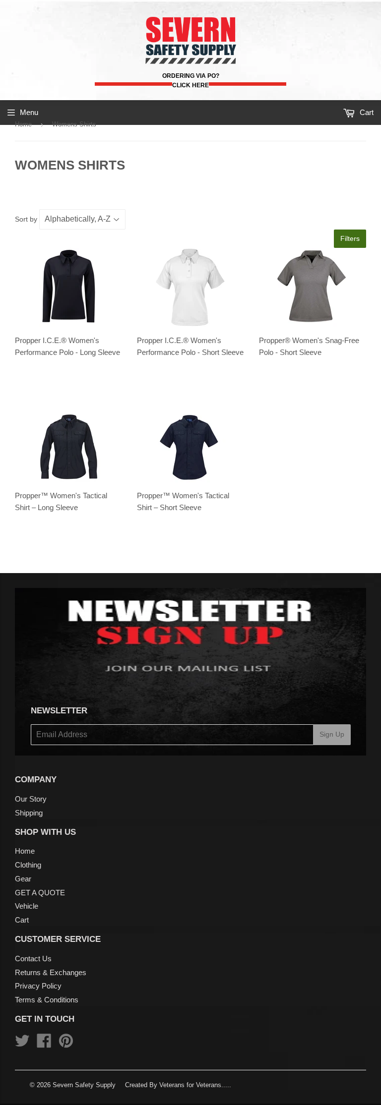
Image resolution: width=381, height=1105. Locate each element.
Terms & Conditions (46, 999)
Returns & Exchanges (50, 972)
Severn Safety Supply (84, 1085)
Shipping (29, 813)
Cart (22, 920)
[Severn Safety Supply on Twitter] (22, 1044)
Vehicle (26, 906)
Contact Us (33, 958)
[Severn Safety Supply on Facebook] (44, 1044)
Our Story (31, 799)
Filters (350, 238)
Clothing (28, 865)
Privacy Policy (38, 986)
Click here (190, 85)
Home (23, 124)
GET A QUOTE (40, 892)
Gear (23, 878)
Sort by (26, 219)
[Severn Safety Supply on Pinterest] (66, 1044)
